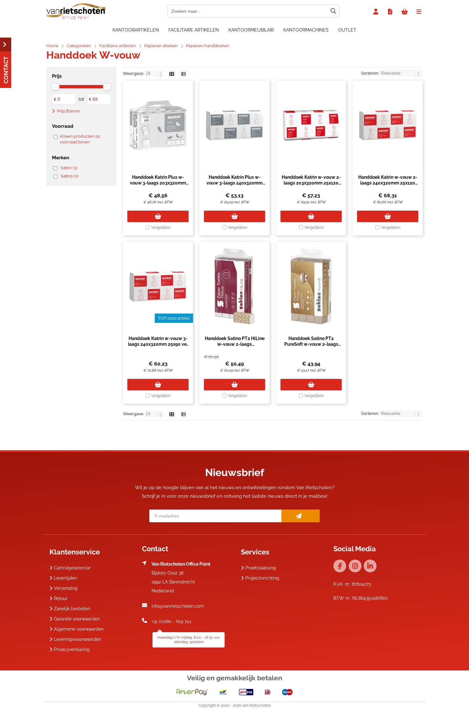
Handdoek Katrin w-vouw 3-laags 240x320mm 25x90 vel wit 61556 (158, 344)
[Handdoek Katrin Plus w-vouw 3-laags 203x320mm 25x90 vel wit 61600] (158, 125)
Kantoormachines (306, 30)
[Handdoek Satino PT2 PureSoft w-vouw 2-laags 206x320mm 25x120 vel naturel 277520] (311, 286)
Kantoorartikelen (136, 30)
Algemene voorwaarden (79, 629)
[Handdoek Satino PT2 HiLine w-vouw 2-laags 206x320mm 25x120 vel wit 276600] (234, 286)
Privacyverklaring (72, 649)
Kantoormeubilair (251, 30)
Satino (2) (69, 176)
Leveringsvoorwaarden (77, 639)
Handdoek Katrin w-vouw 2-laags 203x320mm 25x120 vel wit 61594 (311, 183)
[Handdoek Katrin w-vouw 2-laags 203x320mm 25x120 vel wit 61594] (311, 125)
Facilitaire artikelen (193, 30)
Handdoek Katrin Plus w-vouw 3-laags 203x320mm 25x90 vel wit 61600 (158, 183)
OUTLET (347, 30)
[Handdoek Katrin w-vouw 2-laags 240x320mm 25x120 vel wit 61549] (388, 125)
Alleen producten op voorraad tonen (80, 139)
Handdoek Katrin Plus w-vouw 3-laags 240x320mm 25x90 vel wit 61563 (234, 183)
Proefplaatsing (260, 567)
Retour (61, 598)
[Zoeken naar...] (333, 11)
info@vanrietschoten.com (178, 606)
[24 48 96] (155, 73)
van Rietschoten (256, 705)
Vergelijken (161, 227)
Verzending (66, 588)
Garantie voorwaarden (77, 618)
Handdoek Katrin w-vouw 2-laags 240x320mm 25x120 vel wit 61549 (387, 183)
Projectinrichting (262, 578)
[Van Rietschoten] (75, 17)
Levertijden (65, 578)
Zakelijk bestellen (72, 608)
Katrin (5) (69, 167)
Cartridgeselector (72, 567)
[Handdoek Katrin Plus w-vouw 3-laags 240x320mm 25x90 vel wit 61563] (234, 125)
